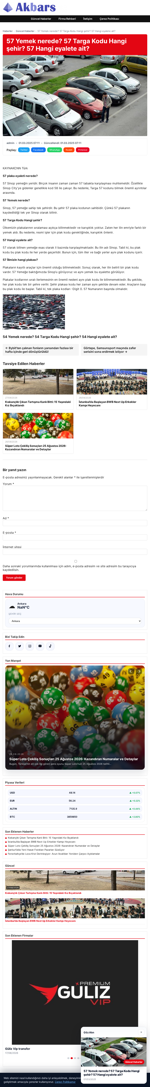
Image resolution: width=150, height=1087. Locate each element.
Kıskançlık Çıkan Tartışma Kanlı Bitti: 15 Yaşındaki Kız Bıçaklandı (43, 837)
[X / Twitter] (19, 646)
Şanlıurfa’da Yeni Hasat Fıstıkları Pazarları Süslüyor (36, 849)
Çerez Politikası (109, 18)
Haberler (8, 31)
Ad (6, 518)
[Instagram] (30, 646)
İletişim (87, 18)
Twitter (23, 149)
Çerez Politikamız (65, 1081)
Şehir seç (15, 613)
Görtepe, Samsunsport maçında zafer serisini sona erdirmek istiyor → (110, 349)
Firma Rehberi (67, 18)
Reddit (69, 149)
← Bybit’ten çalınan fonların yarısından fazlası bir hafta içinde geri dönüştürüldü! (39, 349)
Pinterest (82, 149)
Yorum (8, 484)
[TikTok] (50, 646)
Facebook (38, 149)
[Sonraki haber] (139, 671)
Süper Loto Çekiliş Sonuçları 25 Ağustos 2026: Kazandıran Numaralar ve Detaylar (54, 845)
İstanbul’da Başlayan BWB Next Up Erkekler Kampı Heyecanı (41, 841)
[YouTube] (40, 646)
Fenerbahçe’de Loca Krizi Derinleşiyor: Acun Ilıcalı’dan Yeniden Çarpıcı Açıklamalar (54, 853)
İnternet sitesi (12, 547)
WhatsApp (54, 149)
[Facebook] (9, 646)
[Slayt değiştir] (68, 1058)
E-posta (9, 532)
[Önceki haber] (131, 671)
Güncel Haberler (41, 18)
